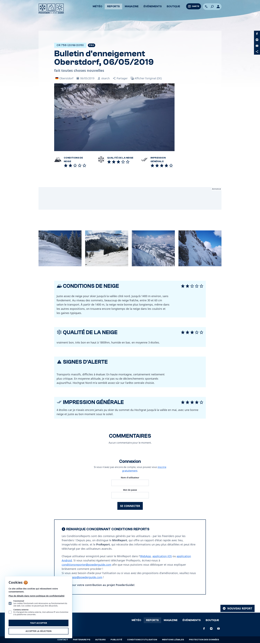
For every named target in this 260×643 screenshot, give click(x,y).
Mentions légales (173, 639)
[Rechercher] (212, 6)
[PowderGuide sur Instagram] (257, 40)
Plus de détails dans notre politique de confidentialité (36, 595)
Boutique (173, 6)
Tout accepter (38, 622)
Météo (97, 6)
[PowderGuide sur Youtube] (257, 46)
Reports (113, 6)
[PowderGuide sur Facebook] (257, 34)
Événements (153, 6)
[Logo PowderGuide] (51, 9)
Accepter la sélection (38, 631)
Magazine (132, 6)
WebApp (145, 556)
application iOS (162, 556)
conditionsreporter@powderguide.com (86, 564)
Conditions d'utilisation (142, 639)
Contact (62, 639)
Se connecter (130, 506)
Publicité (116, 639)
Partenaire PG (81, 639)
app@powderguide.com (87, 577)
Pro (91, 45)
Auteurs (100, 639)
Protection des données (204, 639)
